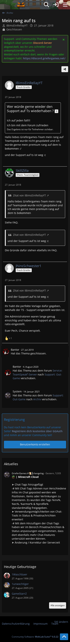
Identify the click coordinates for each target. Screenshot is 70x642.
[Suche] (46, 4)
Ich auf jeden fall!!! (18, 120)
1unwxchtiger (20, 584)
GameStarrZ (19, 593)
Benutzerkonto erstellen (35, 444)
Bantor (15, 349)
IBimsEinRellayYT (17, 25)
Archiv (37, 399)
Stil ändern (61, 622)
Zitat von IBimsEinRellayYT (29, 195)
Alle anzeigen (58, 605)
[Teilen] (64, 69)
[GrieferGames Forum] (21, 4)
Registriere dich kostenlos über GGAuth (37, 431)
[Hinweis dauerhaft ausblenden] (64, 39)
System (17, 391)
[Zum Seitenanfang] (64, 636)
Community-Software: (35, 636)
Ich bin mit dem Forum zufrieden (27, 125)
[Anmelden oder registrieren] (56, 4)
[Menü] (65, 4)
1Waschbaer (19, 574)
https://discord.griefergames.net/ (44, 58)
